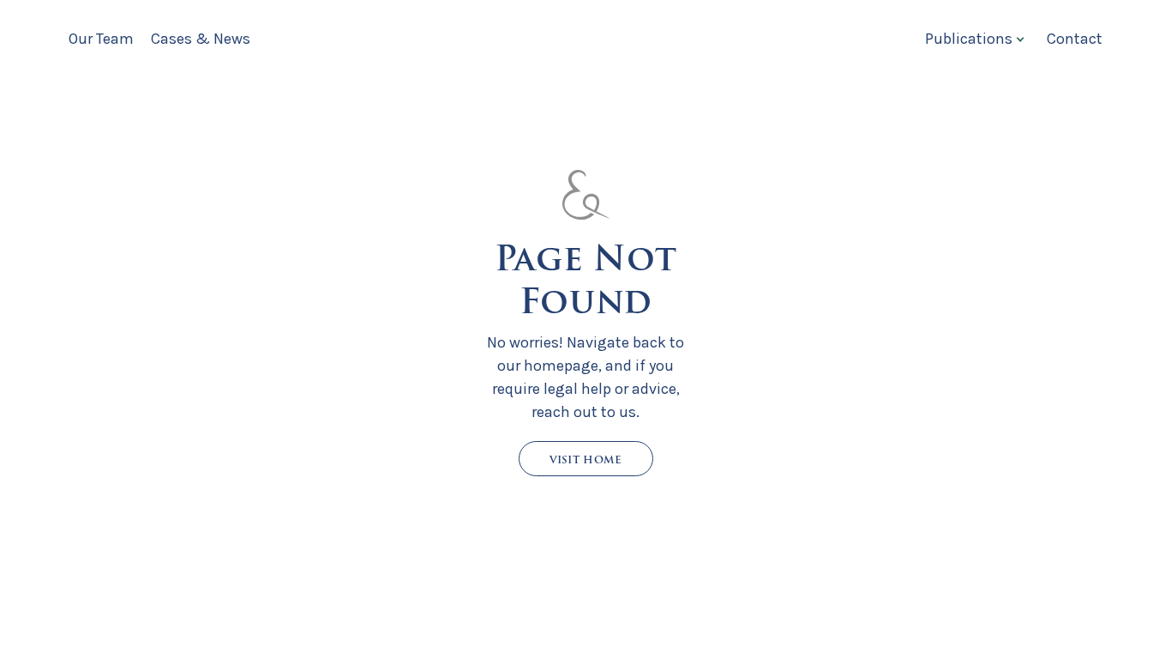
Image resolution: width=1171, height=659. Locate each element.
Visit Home (585, 459)
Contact (1074, 38)
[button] (973, 38)
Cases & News (200, 38)
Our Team (101, 38)
